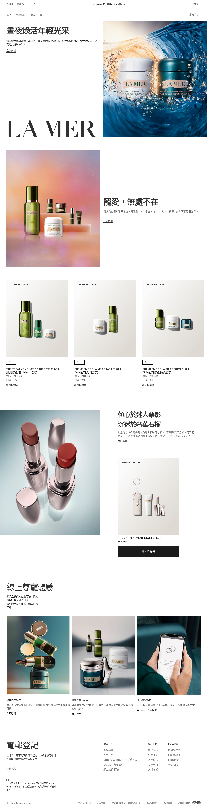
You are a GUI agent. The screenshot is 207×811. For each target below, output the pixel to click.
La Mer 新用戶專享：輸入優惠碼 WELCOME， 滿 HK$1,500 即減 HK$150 (109, 4)
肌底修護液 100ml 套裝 (21, 372)
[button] (34, 4)
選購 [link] (8, 14)
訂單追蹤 (153, 755)
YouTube (173, 764)
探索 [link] (32, 14)
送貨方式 (153, 769)
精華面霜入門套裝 (86, 372)
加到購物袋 (12, 385)
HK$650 (122, 541)
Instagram (174, 750)
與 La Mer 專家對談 (147, 710)
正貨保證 (101, 802)
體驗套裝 (21, 14)
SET (11, 362)
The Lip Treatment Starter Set (139, 537)
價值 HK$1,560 (14, 376)
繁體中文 (21, 3)
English (10, 3)
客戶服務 (153, 750)
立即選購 (11, 713)
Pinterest (173, 759)
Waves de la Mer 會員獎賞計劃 (126, 802)
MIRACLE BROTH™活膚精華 (121, 759)
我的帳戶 (197, 4)
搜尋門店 (153, 764)
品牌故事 (109, 750)
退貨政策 (153, 759)
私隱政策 (168, 802)
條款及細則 (152, 802)
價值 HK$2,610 (150, 376)
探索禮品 (76, 713)
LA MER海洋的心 (114, 764)
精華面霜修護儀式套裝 (157, 372)
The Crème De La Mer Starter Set (97, 369)
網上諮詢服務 (111, 769)
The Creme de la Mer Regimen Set (166, 369)
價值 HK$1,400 (82, 376)
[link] (11, 51)
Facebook (174, 755)
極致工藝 (109, 755)
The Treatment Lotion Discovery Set (32, 369)
